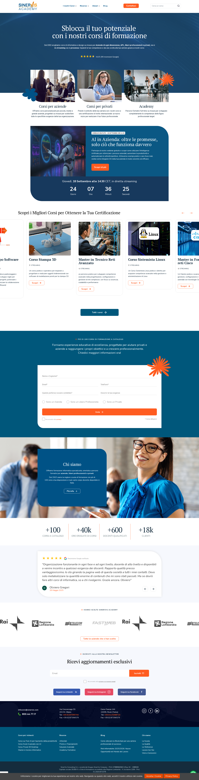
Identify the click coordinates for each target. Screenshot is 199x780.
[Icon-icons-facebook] (150, 711)
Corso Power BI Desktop (28, 747)
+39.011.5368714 (112, 715)
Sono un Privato (114, 401)
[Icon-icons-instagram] (144, 711)
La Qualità (146, 744)
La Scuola (146, 741)
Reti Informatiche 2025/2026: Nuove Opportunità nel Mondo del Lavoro (116, 750)
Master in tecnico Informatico (29, 750)
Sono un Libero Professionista (84, 401)
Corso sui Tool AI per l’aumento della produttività (37, 741)
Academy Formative (67, 750)
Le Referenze (147, 747)
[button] (183, 213)
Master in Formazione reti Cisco (146, 261)
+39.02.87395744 (71, 715)
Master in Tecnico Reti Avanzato (47, 261)
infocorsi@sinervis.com (28, 710)
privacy (59, 419)
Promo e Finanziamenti (68, 744)
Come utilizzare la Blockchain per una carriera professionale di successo (118, 742)
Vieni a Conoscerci (149, 753)
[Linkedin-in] (157, 711)
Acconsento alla (53, 419)
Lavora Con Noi (148, 750)
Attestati (63, 741)
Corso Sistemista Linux (97, 259)
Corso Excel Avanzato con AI (29, 744)
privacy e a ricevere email (107, 681)
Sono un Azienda (54, 401)
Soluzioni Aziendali (66, 747)
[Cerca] (178, 6)
